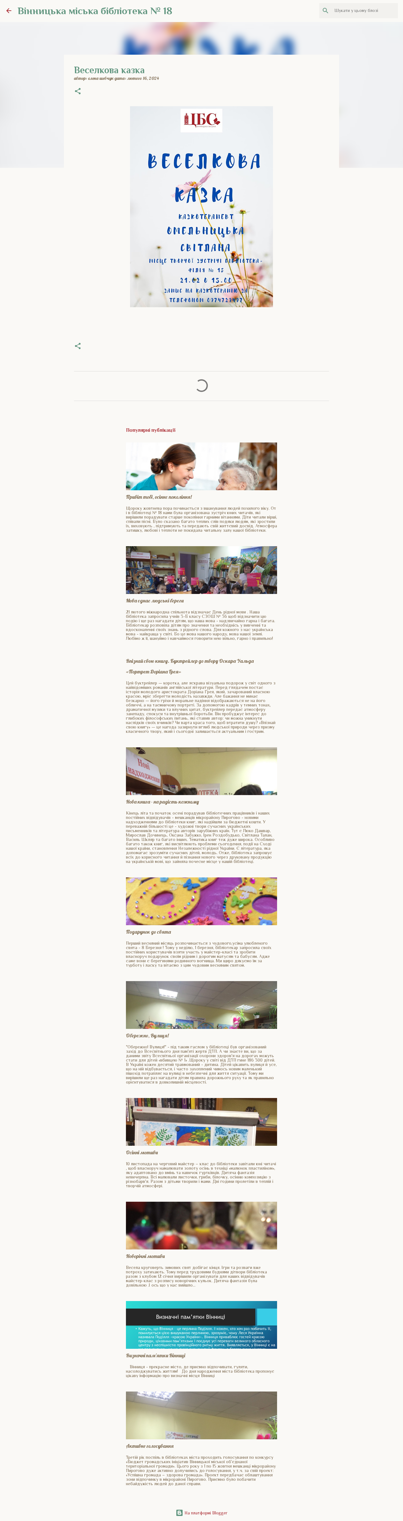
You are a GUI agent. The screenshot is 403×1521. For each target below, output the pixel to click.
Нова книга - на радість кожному (162, 802)
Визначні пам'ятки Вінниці (155, 1355)
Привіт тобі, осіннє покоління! (159, 497)
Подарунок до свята (148, 932)
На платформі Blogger (205, 1512)
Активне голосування (149, 1446)
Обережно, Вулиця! (147, 1035)
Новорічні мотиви (145, 1256)
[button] (78, 91)
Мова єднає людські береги (155, 600)
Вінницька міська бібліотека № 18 (95, 10)
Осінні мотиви (142, 1152)
